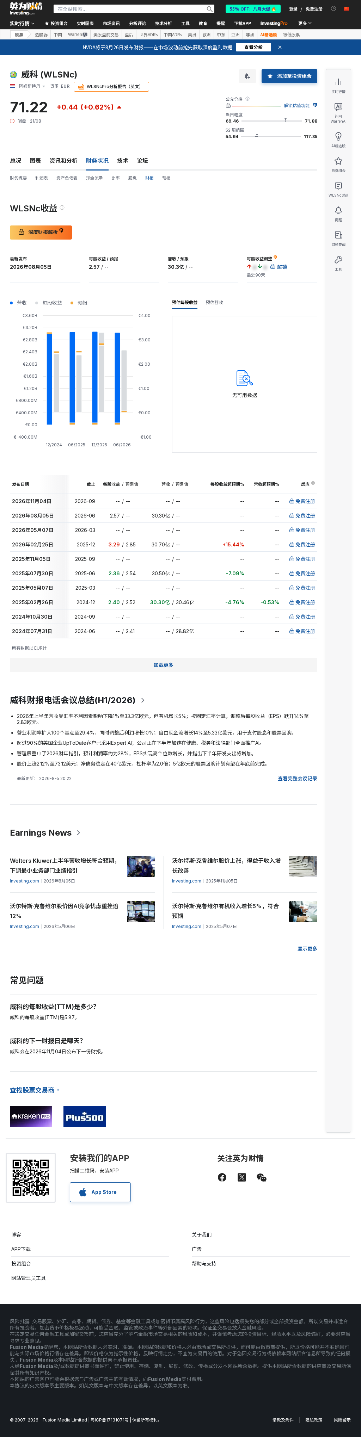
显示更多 (307, 949)
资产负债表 (67, 178)
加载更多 (163, 665)
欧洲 (206, 34)
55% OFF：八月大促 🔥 (253, 9)
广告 (197, 1249)
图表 (35, 160)
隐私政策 (313, 1420)
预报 (166, 178)
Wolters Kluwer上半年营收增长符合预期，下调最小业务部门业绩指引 (65, 865)
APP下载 (21, 1249)
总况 (15, 160)
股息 (132, 178)
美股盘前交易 (106, 34)
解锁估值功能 (297, 105)
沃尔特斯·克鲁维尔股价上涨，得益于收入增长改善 (226, 865)
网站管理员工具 (28, 1278)
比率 (115, 178)
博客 (16, 1235)
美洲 (192, 34)
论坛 (142, 160)
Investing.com (24, 881)
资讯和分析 (63, 160)
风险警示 (342, 1420)
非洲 (250, 34)
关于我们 (202, 1235)
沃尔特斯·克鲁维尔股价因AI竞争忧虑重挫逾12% (64, 911)
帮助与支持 (204, 1263)
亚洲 (235, 34)
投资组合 (21, 1263)
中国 (58, 34)
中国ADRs (173, 34)
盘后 (129, 34)
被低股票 (291, 34)
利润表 (41, 178)
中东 (221, 34)
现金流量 (94, 178)
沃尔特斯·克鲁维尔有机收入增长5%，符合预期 (225, 911)
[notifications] (334, 8)
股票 (19, 34)
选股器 (41, 34)
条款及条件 (283, 1420)
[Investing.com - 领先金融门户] (26, 9)
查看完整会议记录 (297, 778)
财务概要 (18, 178)
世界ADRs (148, 34)
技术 (122, 160)
